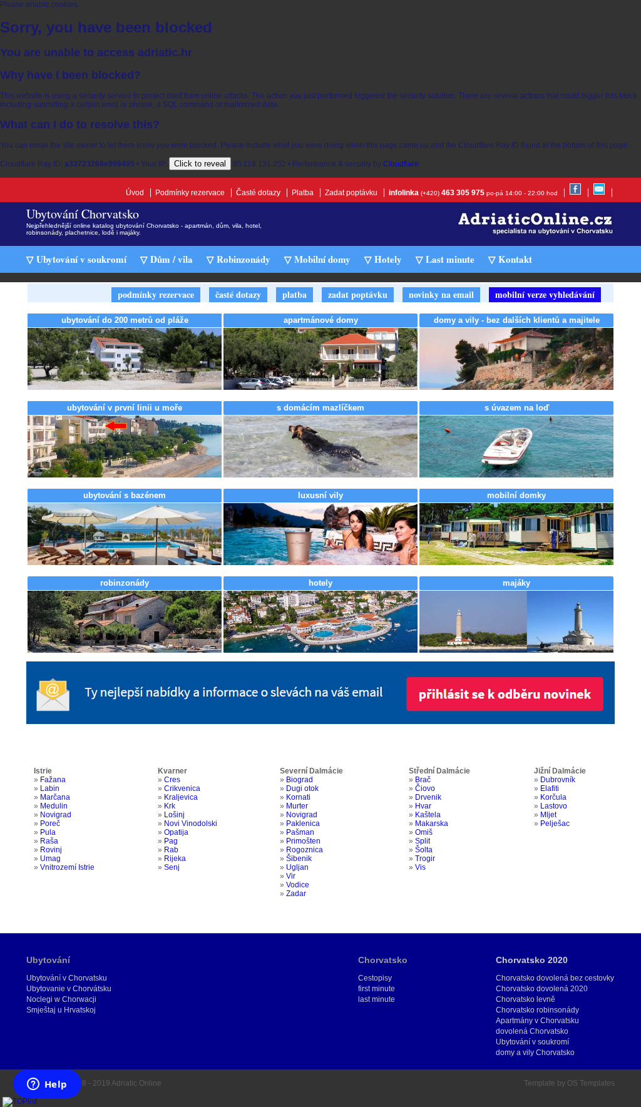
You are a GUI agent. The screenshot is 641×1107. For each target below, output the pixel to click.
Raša (49, 841)
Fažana (53, 779)
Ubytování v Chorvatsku (66, 978)
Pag (171, 841)
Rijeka (175, 858)
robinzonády (124, 583)
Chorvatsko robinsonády (537, 1010)
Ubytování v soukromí (532, 1042)
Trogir (425, 858)
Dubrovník (557, 779)
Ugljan (297, 867)
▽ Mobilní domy (317, 259)
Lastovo (553, 806)
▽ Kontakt (510, 259)
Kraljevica (181, 797)
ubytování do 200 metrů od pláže (124, 320)
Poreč (50, 823)
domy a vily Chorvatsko (535, 1052)
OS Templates (591, 1083)
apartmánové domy (321, 320)
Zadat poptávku (351, 192)
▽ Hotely (383, 259)
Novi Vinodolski (190, 823)
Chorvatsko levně (525, 999)
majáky (516, 583)
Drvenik (428, 797)
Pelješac (555, 823)
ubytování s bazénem (124, 495)
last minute (376, 999)
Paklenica (303, 823)
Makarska (431, 823)
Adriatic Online (136, 1083)
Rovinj (51, 849)
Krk (169, 806)
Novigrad (55, 814)
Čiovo (425, 788)
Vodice (297, 884)
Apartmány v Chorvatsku (537, 1020)
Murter (297, 806)
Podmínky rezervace (190, 192)
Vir (290, 876)
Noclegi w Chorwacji (61, 999)
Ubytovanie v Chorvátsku (68, 988)
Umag (50, 858)
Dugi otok (302, 788)
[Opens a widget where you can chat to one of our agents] (47, 1085)
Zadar (296, 893)
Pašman (300, 832)
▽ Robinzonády (238, 259)
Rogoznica (304, 849)
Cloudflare (401, 164)
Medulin (54, 806)
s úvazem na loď (517, 407)
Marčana (55, 797)
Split (422, 841)
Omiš (424, 832)
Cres (172, 779)
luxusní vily (320, 495)
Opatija (176, 832)
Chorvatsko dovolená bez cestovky (555, 978)
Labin (49, 788)
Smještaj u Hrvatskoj (61, 1010)
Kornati (298, 797)
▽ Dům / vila (166, 259)
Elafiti (549, 788)
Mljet (548, 814)
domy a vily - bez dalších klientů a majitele (517, 320)
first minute (376, 988)
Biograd (299, 779)
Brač (423, 779)
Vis (420, 867)
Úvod (135, 192)
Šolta (424, 849)
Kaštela (428, 814)
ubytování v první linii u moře (124, 407)
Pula (48, 832)
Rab (171, 849)
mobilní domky (516, 495)
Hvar (423, 806)
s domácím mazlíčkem (320, 407)
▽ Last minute (445, 259)
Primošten (303, 841)
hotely (320, 583)
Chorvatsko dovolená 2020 (542, 988)
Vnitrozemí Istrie (67, 867)
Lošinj (174, 814)
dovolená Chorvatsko (532, 1031)
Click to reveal (200, 163)
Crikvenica (182, 788)
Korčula (553, 797)
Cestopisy (375, 978)
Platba (303, 192)
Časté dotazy (258, 192)
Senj (172, 867)
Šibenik (299, 858)
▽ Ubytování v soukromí (76, 259)
